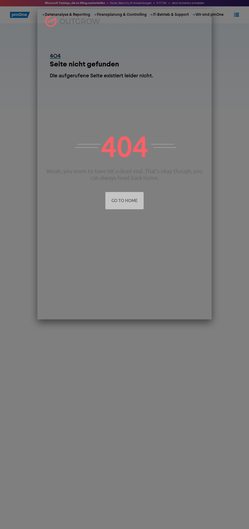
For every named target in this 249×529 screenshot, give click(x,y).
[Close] (206, 15)
